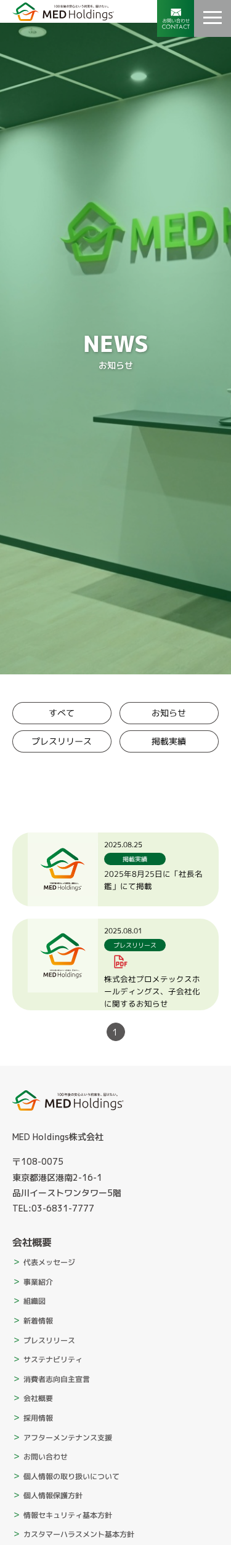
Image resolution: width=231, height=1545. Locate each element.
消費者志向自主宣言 (56, 1379)
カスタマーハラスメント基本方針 (78, 1534)
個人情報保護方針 (53, 1495)
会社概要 (38, 1398)
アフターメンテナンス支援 (67, 1437)
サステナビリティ (53, 1359)
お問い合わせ (45, 1456)
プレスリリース (61, 741)
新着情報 (38, 1320)
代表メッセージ (49, 1262)
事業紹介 (38, 1282)
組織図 (34, 1301)
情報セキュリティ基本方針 (67, 1515)
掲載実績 (169, 741)
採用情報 (38, 1418)
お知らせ (169, 713)
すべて (62, 713)
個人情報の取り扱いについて (71, 1476)
